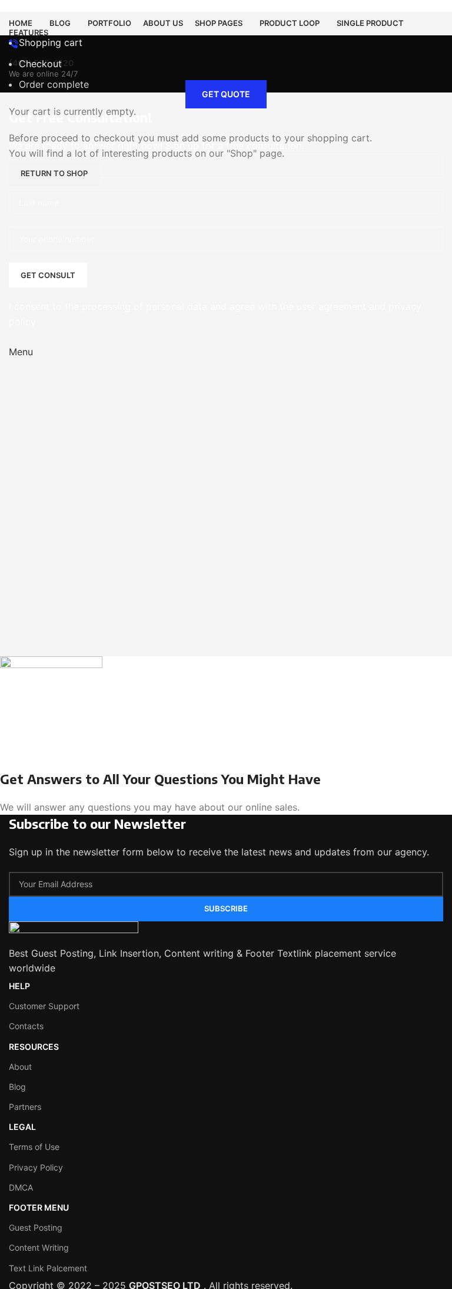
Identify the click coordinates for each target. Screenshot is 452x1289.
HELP (19, 986)
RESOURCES (34, 1047)
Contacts (26, 1026)
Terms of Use (34, 1147)
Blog (17, 1087)
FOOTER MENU (39, 1207)
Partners (25, 1107)
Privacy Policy (36, 1167)
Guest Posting (35, 1227)
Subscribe (226, 908)
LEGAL (22, 1127)
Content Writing (39, 1247)
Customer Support (44, 1006)
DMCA (21, 1187)
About (20, 1067)
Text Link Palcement (48, 1268)
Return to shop (54, 173)
